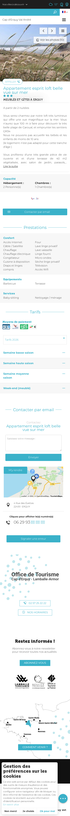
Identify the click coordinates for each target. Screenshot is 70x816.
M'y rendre (15, 470)
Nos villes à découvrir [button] (13, 4)
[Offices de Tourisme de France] (51, 681)
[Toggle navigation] (64, 19)
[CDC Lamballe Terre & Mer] (22, 681)
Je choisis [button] (28, 811)
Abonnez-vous (35, 662)
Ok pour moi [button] (47, 811)
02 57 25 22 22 (37, 603)
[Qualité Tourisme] (39, 681)
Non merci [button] (10, 811)
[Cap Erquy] (35, 577)
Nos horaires (37, 612)
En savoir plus (11, 804)
